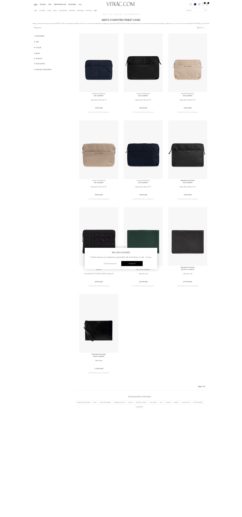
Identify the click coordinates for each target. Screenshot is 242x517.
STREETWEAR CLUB (60, 4)
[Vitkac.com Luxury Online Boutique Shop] (120, 4)
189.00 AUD (143, 108)
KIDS (49, 4)
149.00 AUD (99, 108)
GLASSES (168, 402)
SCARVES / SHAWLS (141, 402)
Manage (148, 257)
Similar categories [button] (43, 69)
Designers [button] (39, 36)
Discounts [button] (40, 64)
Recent (199, 28)
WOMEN (43, 4)
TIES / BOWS (153, 402)
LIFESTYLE (176, 402)
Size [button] (37, 42)
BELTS (95, 402)
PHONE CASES (186, 402)
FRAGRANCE (139, 407)
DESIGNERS (72, 4)
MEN (35, 4)
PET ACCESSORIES (197, 402)
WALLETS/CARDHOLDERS (83, 402)
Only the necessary (110, 263)
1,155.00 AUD (98, 369)
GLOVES (130, 402)
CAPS (161, 402)
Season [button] (38, 59)
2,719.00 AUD (143, 282)
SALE (80, 4)
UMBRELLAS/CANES (119, 402)
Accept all (132, 263)
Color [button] (38, 48)
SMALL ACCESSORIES (105, 402)
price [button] (37, 53)
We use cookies (121, 252)
